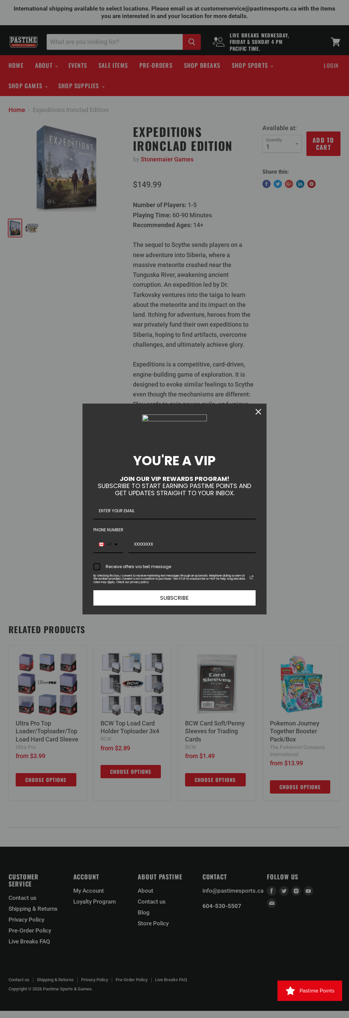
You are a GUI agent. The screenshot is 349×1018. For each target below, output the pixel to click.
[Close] (258, 412)
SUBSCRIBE (174, 598)
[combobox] (108, 544)
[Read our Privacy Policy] (251, 577)
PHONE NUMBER (108, 530)
